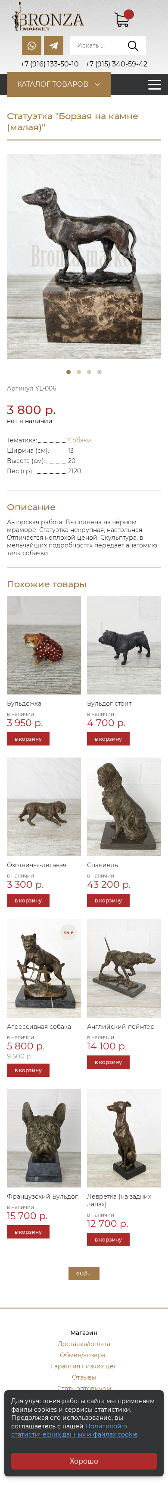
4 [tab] (99, 372)
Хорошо (84, 1461)
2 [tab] (79, 372)
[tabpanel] (84, 256)
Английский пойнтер (121, 1027)
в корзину (28, 739)
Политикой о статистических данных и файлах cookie (74, 1430)
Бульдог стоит (109, 703)
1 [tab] (68, 372)
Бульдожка (24, 703)
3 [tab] (89, 372)
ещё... (84, 1273)
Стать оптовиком (84, 1388)
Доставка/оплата (84, 1344)
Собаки (79, 440)
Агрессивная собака (39, 1027)
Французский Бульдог (42, 1196)
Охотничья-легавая (36, 865)
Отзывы (84, 1377)
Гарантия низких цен (84, 1366)
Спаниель (102, 865)
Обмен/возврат (84, 1355)
